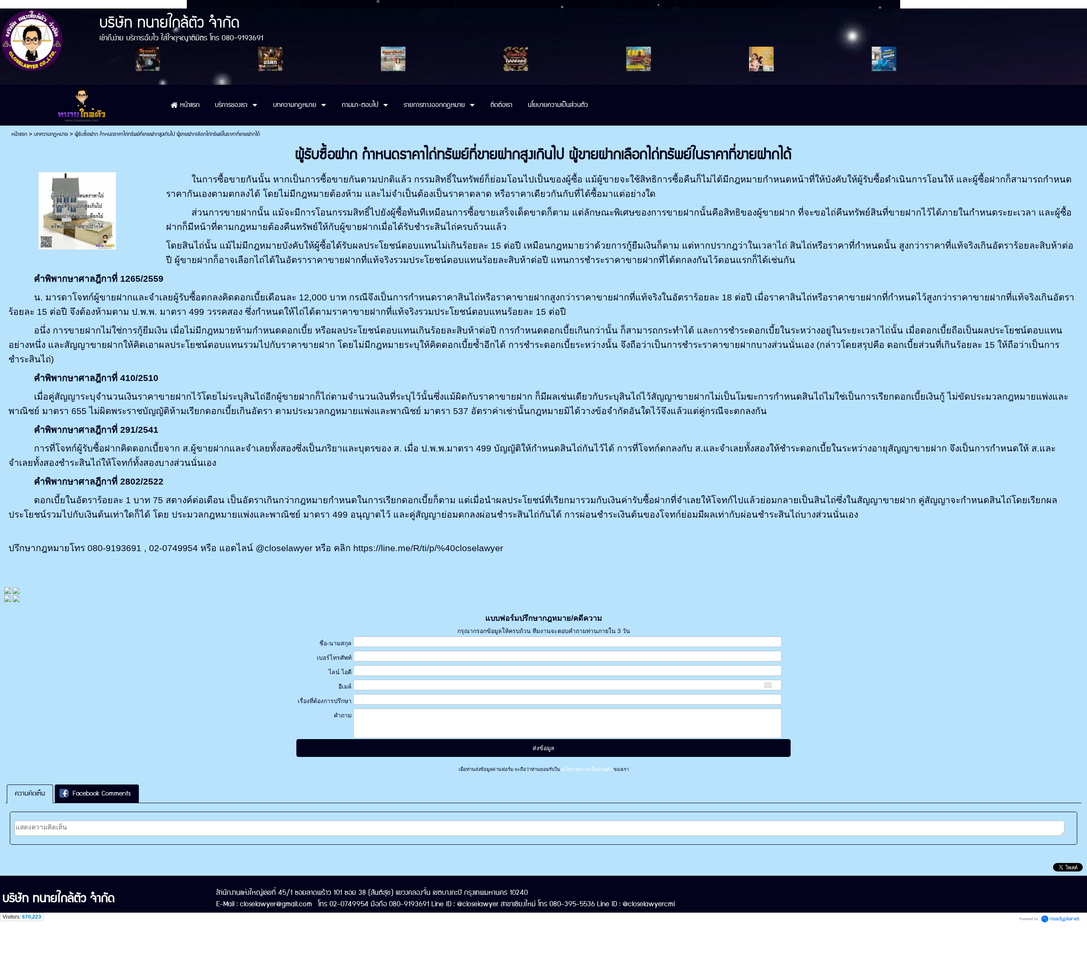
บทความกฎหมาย (51, 134)
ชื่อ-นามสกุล (335, 643)
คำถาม (342, 715)
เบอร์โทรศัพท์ (334, 657)
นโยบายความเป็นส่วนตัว (587, 769)
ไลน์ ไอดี (340, 672)
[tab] (30, 793)
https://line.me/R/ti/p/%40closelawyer (428, 548)
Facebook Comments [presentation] (102, 793)
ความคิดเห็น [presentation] (30, 793)
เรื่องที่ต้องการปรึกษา (324, 701)
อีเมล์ (344, 686)
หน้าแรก (19, 134)
